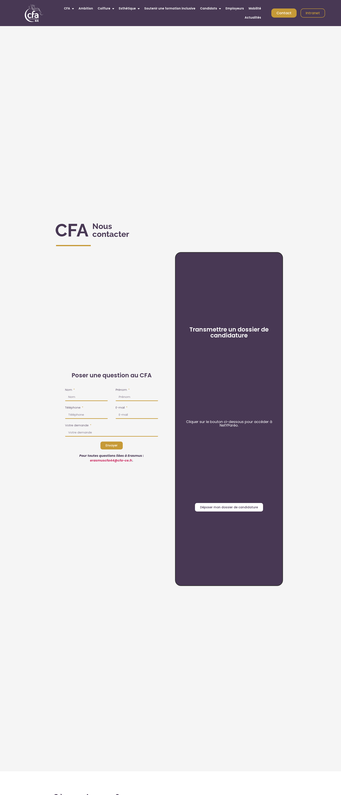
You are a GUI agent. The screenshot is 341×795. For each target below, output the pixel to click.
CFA (67, 8)
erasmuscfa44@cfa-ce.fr (111, 460)
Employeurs (235, 8)
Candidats (208, 8)
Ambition (86, 8)
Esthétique (127, 8)
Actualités (253, 17)
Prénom (122, 390)
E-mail (121, 408)
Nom (69, 390)
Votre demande (77, 425)
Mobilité (255, 8)
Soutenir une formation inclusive (169, 8)
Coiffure (104, 8)
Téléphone (73, 408)
